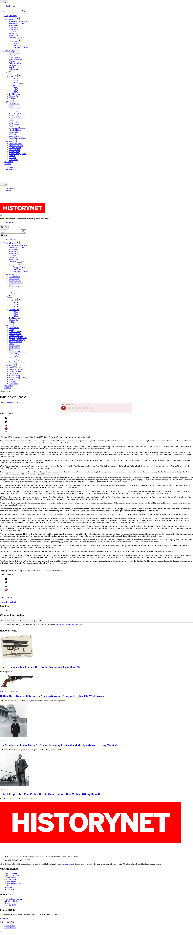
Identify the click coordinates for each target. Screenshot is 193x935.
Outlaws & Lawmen (16, 59)
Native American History (18, 138)
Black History (14, 104)
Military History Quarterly (18, 154)
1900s (15, 80)
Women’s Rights (19, 43)
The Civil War (14, 25)
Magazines (8, 141)
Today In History (10, 16)
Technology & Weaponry (18, 114)
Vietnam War (13, 35)
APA (3, 621)
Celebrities (12, 65)
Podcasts (7, 164)
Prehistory (12, 98)
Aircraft (7, 610)
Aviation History (15, 148)
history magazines (67, 864)
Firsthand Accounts (16, 112)
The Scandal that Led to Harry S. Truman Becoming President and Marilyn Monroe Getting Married (58, 745)
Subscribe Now (9, 6)
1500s (15, 92)
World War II (13, 29)
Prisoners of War (15, 110)
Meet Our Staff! (10, 905)
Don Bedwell (7, 402)
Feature (2, 662)
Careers (7, 903)
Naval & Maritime (15, 118)
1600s (15, 90)
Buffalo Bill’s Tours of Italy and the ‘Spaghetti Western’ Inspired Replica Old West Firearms (53, 696)
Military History (14, 122)
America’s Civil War (16, 146)
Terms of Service (10, 170)
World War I (13, 27)
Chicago (33, 621)
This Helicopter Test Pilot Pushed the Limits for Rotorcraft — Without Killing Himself (50, 794)
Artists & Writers (15, 63)
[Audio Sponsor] (113, 408)
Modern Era (13, 76)
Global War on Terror (16, 37)
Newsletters (8, 162)
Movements (13, 41)
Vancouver (24, 621)
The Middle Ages (15, 94)
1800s (15, 82)
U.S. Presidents (14, 53)
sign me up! (4, 918)
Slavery (11, 106)
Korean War (13, 33)
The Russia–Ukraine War (18, 21)
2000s (15, 78)
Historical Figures (15, 130)
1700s (15, 88)
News (11, 126)
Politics (11, 120)
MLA (8, 621)
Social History (14, 136)
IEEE (39, 621)
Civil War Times (14, 150)
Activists (12, 61)
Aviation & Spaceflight (17, 116)
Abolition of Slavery (20, 47)
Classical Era (13, 96)
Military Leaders (15, 57)
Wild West (12, 134)
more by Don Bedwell (8, 602)
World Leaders (14, 55)
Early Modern (14, 86)
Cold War (12, 31)
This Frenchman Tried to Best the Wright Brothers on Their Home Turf (41, 667)
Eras (6, 72)
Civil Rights (17, 45)
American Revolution (16, 23)
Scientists (12, 67)
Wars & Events (9, 19)
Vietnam (12, 156)
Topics (6, 102)
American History (15, 144)
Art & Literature (14, 124)
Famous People (9, 51)
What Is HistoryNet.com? (13, 899)
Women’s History (15, 108)
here (59, 571)
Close (5, 2)
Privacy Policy (9, 168)
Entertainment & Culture (17, 128)
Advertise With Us (11, 901)
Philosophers (13, 69)
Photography (13, 132)
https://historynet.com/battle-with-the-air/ (69, 625)
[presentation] (17, 18)
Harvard (15, 621)
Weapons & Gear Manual (9, 691)
